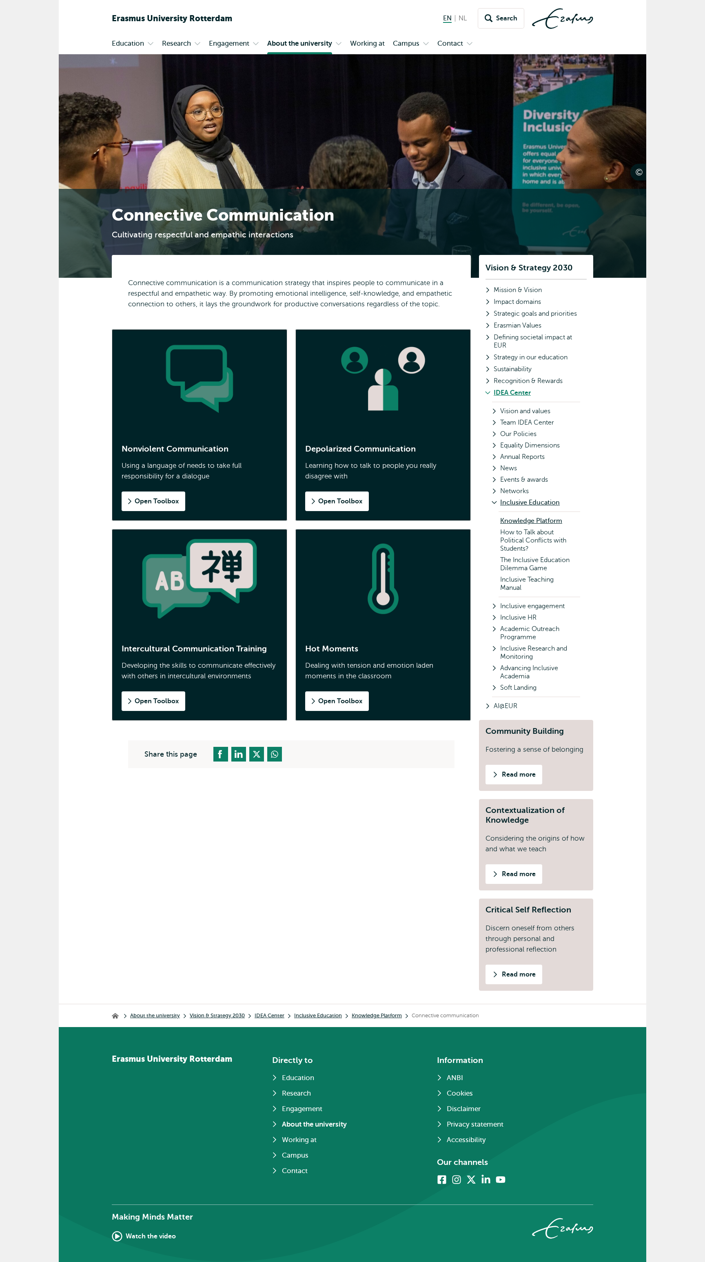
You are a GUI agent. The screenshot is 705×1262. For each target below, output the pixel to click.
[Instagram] (456, 1180)
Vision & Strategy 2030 (529, 267)
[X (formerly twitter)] (471, 1180)
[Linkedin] (486, 1180)
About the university (155, 1015)
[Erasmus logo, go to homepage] (562, 18)
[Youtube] (500, 1180)
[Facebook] (442, 1180)
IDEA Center (269, 1015)
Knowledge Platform (377, 1015)
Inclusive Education (318, 1015)
